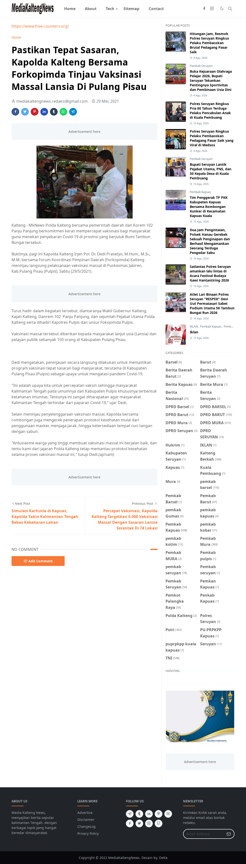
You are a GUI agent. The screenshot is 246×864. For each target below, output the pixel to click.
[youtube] (168, 814)
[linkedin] (149, 814)
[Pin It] (34, 112)
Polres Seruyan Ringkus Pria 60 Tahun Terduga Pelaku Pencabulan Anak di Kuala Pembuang (210, 110)
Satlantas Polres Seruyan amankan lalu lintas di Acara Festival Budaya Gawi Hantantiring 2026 (210, 273)
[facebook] (204, 9)
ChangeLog (86, 826)
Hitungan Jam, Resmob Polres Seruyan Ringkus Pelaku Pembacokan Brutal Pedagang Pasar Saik (209, 42)
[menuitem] (70, 8)
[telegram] (130, 814)
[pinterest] (158, 814)
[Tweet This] (25, 112)
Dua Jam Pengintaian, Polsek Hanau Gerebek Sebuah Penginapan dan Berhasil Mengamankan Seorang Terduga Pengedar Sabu (210, 241)
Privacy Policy (88, 833)
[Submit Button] (228, 833)
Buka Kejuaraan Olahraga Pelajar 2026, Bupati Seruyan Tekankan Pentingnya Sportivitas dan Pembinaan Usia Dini (211, 80)
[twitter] (139, 823)
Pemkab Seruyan (201, 66)
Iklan (194, 332)
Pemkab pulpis (233, 326)
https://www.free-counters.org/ (40, 26)
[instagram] (212, 9)
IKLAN (194, 326)
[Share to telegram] (73, 112)
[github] (158, 823)
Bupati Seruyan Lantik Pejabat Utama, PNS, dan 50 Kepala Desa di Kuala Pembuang (210, 171)
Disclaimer (85, 819)
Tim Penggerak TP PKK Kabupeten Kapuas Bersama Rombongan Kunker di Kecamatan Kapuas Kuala (209, 206)
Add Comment (40, 561)
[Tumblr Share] (54, 112)
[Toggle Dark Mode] (222, 8)
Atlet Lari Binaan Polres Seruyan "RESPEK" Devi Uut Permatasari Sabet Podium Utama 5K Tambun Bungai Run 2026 (212, 303)
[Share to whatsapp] (63, 112)
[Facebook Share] (15, 112)
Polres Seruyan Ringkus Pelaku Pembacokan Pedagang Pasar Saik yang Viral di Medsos (212, 138)
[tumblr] (139, 814)
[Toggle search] (230, 8)
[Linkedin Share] (44, 112)
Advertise (84, 812)
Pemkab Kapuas (200, 192)
